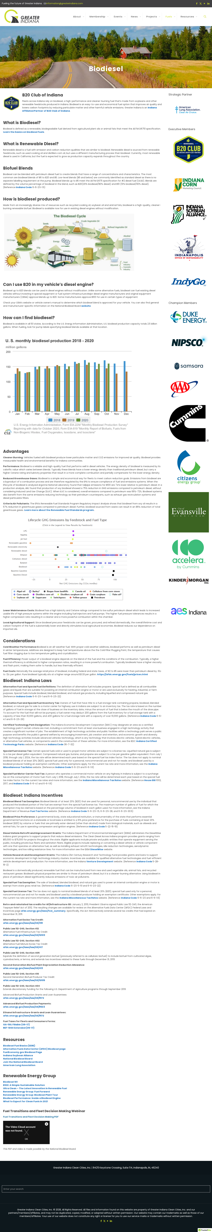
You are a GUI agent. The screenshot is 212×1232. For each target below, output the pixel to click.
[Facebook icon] (197, 3)
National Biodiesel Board (17, 1058)
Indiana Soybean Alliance (18, 1055)
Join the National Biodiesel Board (23, 1062)
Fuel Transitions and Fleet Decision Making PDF (31, 1116)
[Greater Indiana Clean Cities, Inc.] (22, 16)
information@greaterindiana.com (64, 3)
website (86, 305)
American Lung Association (19, 1065)
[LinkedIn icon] (208, 3)
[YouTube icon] (204, 3)
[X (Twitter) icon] (200, 3)
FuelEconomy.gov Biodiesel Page (22, 1052)
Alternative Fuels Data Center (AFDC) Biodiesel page (34, 1048)
